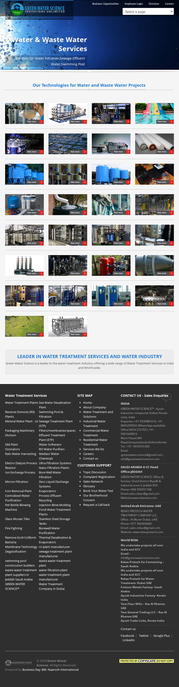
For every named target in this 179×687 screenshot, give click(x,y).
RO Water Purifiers (52, 449)
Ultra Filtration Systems (55, 463)
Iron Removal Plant (18, 491)
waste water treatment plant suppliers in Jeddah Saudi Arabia (21, 574)
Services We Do (93, 449)
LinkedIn (129, 640)
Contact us (90, 458)
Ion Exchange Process (20, 472)
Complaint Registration (99, 477)
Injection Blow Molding (55, 505)
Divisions (154, 4)
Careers (169, 4)
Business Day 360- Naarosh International (50, 669)
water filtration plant (53, 570)
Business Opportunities (105, 4)
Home (87, 402)
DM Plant (11, 444)
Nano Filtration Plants (54, 468)
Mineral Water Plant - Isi (21, 421)
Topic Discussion (94, 472)
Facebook (127, 636)
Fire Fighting (13, 528)
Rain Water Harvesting (20, 454)
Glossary (89, 486)
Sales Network (93, 481)
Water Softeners (50, 444)
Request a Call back (96, 505)
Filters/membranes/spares (57, 430)
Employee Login (134, 4)
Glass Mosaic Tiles (17, 519)
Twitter (144, 636)
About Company (94, 407)
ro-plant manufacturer (54, 547)
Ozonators (12, 449)
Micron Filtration (16, 482)
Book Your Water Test (98, 491)
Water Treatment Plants (21, 402)
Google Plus (161, 636)
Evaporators (47, 491)
